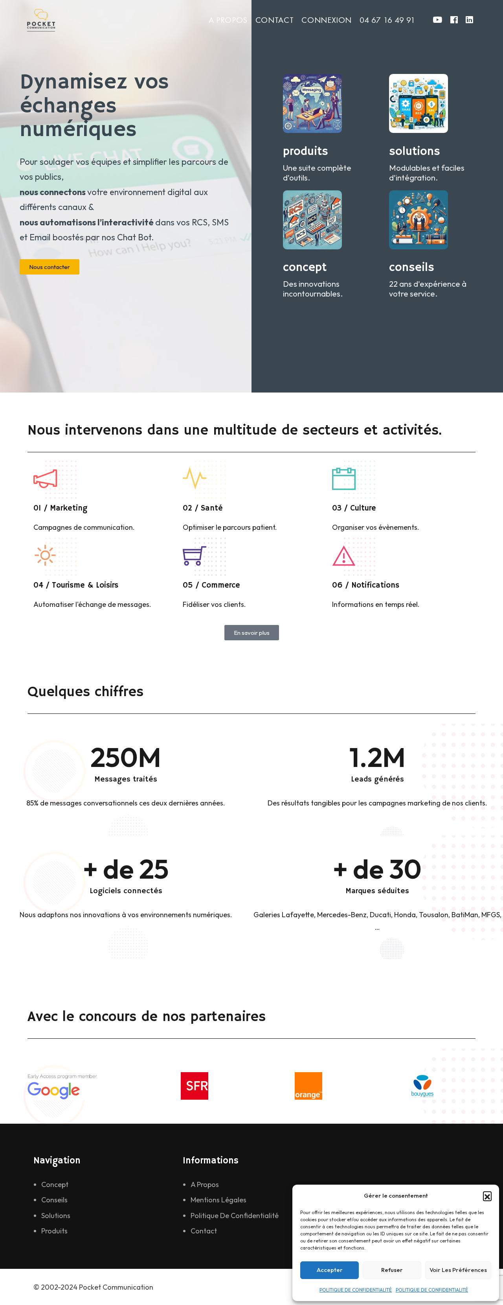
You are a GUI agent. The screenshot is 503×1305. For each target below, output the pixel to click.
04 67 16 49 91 (387, 20)
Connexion (326, 20)
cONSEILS (411, 267)
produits (305, 151)
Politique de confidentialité (235, 1215)
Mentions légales (218, 1199)
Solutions (55, 1215)
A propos (228, 20)
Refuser (392, 1270)
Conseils (54, 1199)
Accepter (330, 1270)
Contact (274, 20)
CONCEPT (305, 267)
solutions (414, 151)
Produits (54, 1230)
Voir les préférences (458, 1270)
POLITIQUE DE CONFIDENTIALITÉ (355, 1290)
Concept (54, 1184)
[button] (487, 1196)
